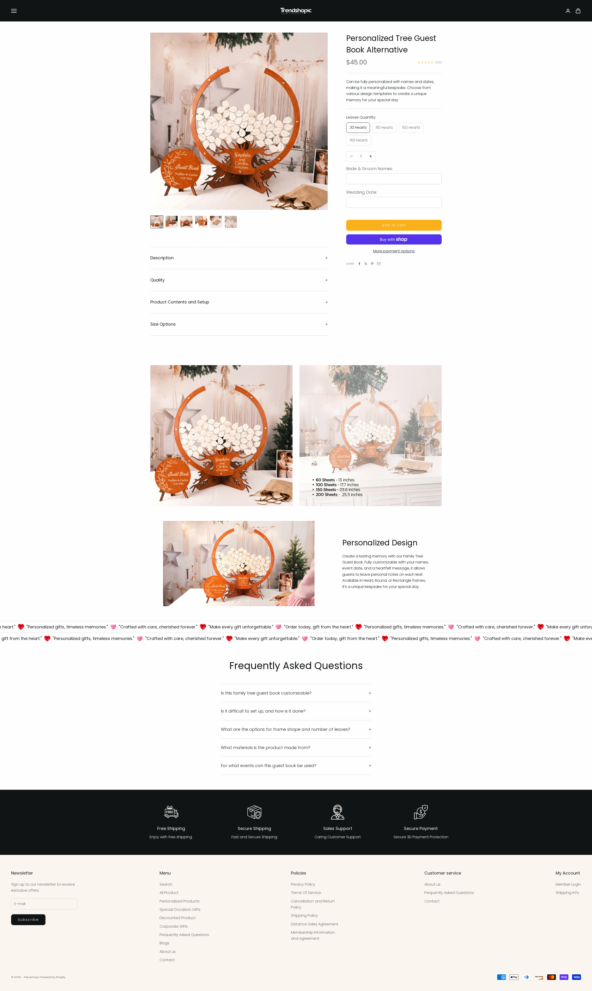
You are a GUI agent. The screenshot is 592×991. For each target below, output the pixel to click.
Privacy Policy (303, 884)
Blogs (164, 943)
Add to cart (394, 225)
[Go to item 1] (156, 221)
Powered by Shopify (52, 977)
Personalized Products (180, 901)
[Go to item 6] (230, 221)
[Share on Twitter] (366, 264)
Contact (167, 960)
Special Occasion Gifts (180, 909)
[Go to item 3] (186, 221)
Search (166, 884)
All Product (169, 892)
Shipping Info (567, 892)
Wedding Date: (361, 192)
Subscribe (28, 919)
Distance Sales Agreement (314, 924)
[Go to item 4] (201, 221)
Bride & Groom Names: (369, 168)
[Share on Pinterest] (372, 264)
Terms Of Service (306, 892)
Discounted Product (178, 918)
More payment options (394, 251)
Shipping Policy (304, 915)
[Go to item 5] (216, 221)
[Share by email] (379, 264)
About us (168, 951)
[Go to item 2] (171, 221)
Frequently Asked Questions (184, 934)
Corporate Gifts (174, 926)
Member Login (568, 884)
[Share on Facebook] (359, 264)
